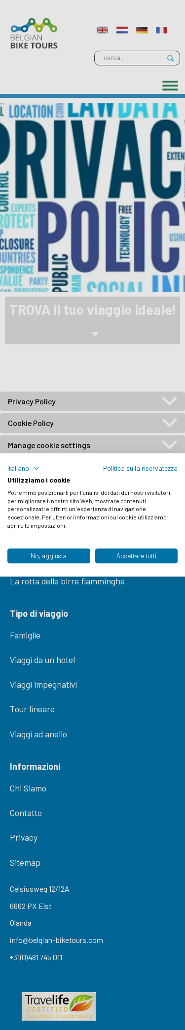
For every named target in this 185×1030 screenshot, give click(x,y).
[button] (23, 468)
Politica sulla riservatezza (140, 468)
